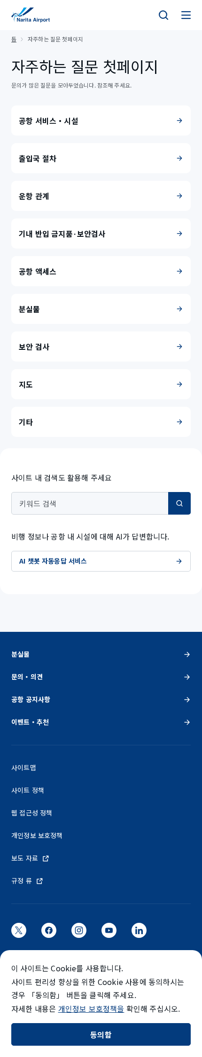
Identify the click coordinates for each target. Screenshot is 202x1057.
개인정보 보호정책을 (91, 1008)
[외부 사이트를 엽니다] (18, 933)
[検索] (163, 15)
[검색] (179, 503)
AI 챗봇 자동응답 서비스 (53, 560)
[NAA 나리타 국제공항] (30, 15)
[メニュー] (186, 15)
